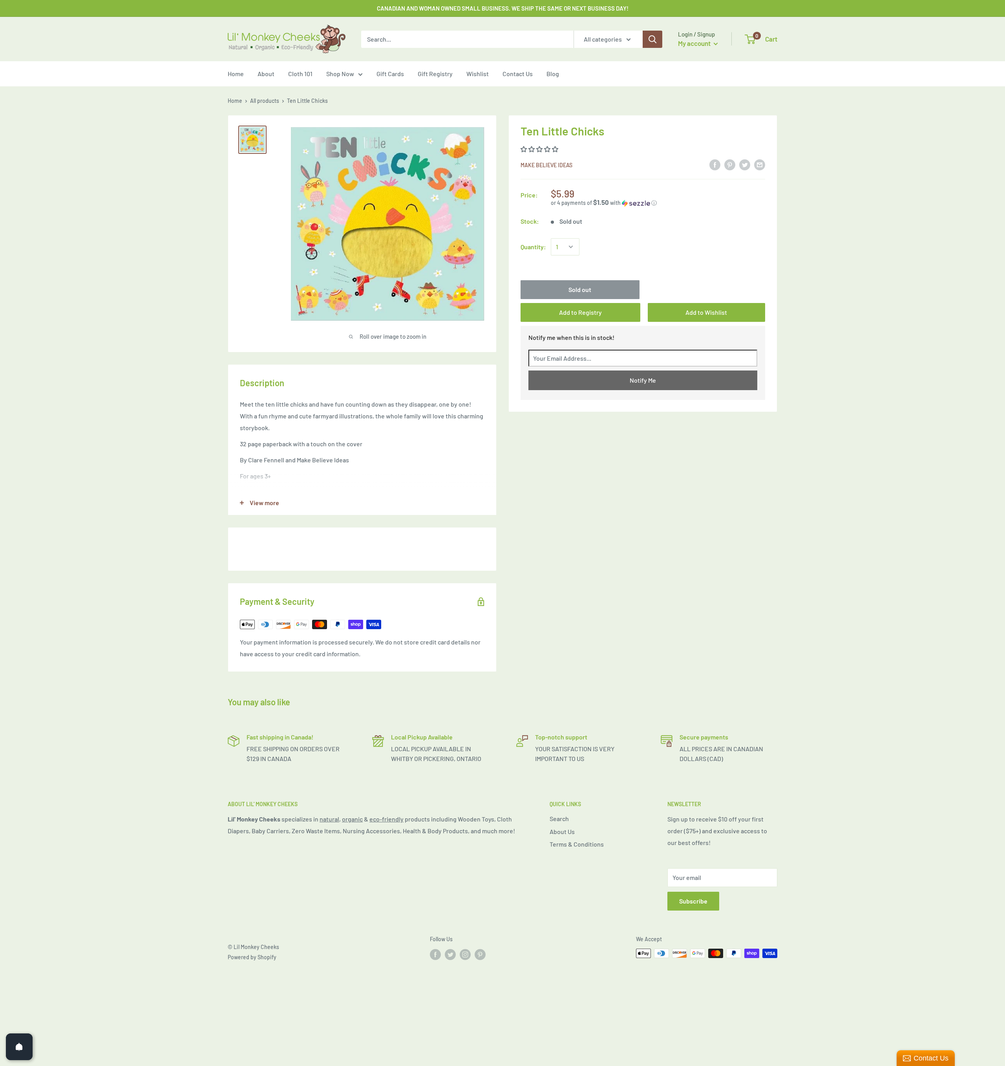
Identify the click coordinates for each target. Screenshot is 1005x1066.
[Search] (652, 39)
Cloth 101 (300, 73)
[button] (540, 149)
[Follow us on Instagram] (465, 954)
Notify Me (643, 380)
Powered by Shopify (252, 957)
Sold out (579, 289)
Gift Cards (390, 73)
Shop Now (340, 73)
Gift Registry (435, 73)
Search (559, 818)
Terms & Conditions (577, 844)
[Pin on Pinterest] (729, 164)
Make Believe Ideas (546, 165)
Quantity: (533, 246)
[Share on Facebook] (714, 164)
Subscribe (693, 901)
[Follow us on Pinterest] (480, 954)
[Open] (19, 1046)
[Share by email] (759, 164)
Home (236, 73)
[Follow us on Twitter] (450, 954)
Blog (552, 73)
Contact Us (517, 73)
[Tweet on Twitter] (744, 164)
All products (264, 100)
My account (695, 43)
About (266, 73)
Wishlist (477, 73)
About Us (562, 831)
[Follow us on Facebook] (435, 954)
